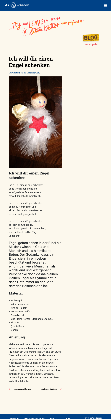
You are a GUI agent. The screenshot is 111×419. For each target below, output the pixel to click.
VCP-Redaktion (16, 72)
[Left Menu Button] (105, 5)
